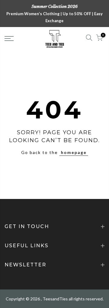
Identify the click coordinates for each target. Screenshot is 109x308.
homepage (74, 152)
